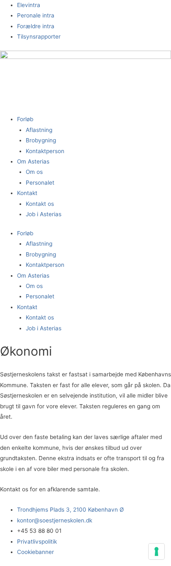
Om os (34, 171)
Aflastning (39, 130)
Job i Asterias (43, 214)
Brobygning (41, 140)
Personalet (40, 182)
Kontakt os (40, 203)
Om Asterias (33, 161)
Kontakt (27, 193)
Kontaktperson (45, 151)
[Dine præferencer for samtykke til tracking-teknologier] (156, 551)
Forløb (25, 119)
